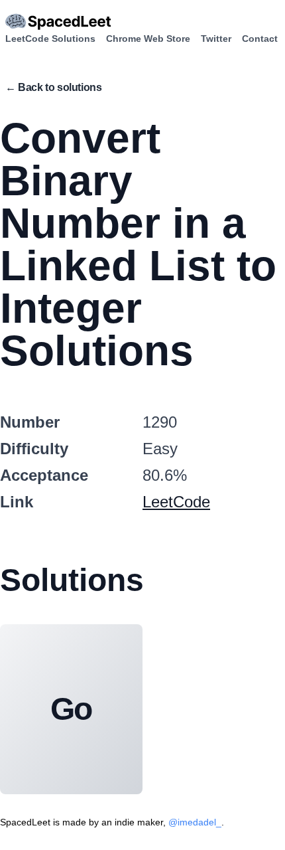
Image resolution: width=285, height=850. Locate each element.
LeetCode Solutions (50, 38)
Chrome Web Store (148, 38)
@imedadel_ (194, 822)
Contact (260, 38)
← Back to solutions (53, 87)
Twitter (216, 38)
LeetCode (176, 502)
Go (71, 708)
